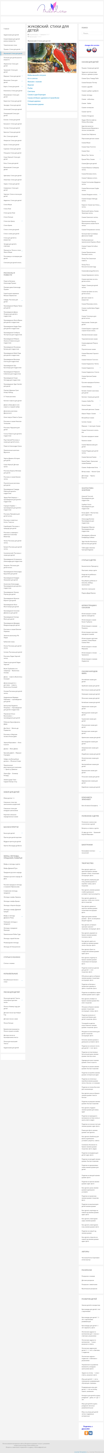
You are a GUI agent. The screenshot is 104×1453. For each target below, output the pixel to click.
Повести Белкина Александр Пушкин (10, 282)
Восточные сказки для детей (91, 690)
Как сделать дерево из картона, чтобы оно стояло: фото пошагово (90, 900)
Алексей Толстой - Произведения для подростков (88, 498)
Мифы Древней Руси (10, 868)
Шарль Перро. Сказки (89, 413)
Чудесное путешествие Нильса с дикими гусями (90, 73)
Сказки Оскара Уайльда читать (89, 200)
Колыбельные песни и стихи (11, 981)
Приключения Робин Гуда (12, 934)
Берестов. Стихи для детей (12, 101)
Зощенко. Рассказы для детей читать (11, 566)
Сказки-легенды (87, 95)
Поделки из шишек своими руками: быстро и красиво (90, 1067)
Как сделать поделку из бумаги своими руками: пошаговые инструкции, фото (89, 961)
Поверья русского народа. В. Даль (13, 877)
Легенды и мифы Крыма (12, 901)
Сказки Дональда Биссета (90, 271)
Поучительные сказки (89, 349)
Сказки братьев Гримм (89, 457)
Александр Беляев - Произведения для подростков (88, 521)
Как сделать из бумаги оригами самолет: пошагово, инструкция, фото (91, 927)
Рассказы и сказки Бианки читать (12, 478)
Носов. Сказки (86, 405)
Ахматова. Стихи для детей (13, 180)
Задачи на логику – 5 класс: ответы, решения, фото (90, 1374)
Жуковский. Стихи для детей (13, 53)
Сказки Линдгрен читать (89, 194)
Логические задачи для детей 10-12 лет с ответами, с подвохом (91, 1350)
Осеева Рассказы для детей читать (13, 692)
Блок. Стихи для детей (11, 163)
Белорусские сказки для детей (89, 732)
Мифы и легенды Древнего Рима (9, 917)
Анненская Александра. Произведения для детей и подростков (12, 586)
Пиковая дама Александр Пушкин (12, 288)
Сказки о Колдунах (88, 116)
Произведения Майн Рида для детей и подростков (12, 354)
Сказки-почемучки (88, 107)
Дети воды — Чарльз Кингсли (88, 477)
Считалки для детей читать (12, 262)
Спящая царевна (34, 101)
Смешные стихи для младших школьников (11, 809)
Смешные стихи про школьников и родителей (12, 803)
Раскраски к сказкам (88, 1276)
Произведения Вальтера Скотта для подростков (12, 360)
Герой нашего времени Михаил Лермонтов (11, 294)
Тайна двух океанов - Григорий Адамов (88, 549)
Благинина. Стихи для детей (13, 90)
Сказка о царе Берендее (37, 95)
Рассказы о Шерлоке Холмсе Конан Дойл (10, 735)
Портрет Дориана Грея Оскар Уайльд (11, 391)
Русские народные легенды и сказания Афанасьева (13, 886)
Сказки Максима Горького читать (90, 354)
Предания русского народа (13, 872)
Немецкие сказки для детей (91, 694)
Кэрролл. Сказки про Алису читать (90, 206)
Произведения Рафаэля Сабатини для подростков (12, 373)
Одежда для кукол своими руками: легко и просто (90, 1061)
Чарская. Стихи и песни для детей (13, 195)
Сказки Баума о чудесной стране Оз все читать (90, 329)
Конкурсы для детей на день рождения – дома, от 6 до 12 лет (91, 1397)
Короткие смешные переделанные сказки (11, 815)
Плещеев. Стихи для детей (12, 153)
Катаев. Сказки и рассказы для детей (90, 392)
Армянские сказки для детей (91, 737)
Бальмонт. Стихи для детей (13, 124)
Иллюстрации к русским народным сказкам (89, 633)
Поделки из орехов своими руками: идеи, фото (90, 1182)
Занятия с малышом (88, 589)
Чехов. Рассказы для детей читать (12, 542)
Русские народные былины (91, 382)
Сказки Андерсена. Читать (90, 364)
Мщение (31, 85)
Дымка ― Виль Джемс (11, 749)
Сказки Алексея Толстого (90, 359)
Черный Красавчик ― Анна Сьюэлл (12, 743)
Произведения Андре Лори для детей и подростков (12, 327)
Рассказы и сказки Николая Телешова (12, 422)
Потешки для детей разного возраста (13, 58)
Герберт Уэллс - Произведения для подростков (88, 506)
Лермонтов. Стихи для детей (11, 65)
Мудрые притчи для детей (12, 841)
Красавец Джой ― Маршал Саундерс (12, 754)
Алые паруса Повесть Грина (13, 417)
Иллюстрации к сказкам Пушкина (89, 627)
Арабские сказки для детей (90, 686)
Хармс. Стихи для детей (11, 184)
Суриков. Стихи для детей (12, 149)
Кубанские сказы (9, 642)
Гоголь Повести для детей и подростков (13, 435)
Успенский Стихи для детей (13, 109)
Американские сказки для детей (90, 749)
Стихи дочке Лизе (9, 213)
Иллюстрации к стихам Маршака (89, 647)
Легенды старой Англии (11, 938)
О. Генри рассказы (10, 396)
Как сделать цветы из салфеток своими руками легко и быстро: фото (90, 943)
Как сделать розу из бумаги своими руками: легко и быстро (90, 1095)
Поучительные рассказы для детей (12, 484)
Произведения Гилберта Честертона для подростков (13, 333)
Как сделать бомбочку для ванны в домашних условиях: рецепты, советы (90, 1138)
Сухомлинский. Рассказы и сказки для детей (12, 554)
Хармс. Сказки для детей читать (90, 286)
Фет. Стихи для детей (11, 136)
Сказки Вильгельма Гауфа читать (90, 189)
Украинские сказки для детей (89, 707)
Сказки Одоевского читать (90, 275)
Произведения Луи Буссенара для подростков (12, 366)
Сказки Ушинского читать (90, 217)
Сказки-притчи (86, 111)
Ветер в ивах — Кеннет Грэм (91, 471)
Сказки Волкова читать (89, 174)
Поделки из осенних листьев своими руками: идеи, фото (91, 1125)
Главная (6, 29)
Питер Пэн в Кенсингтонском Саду (89, 266)
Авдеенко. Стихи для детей (12, 200)
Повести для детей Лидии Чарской (12, 663)
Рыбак (30, 88)
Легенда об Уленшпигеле (12, 947)
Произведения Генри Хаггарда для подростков (12, 379)
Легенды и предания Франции (10, 929)
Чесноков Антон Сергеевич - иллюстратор (91, 1259)
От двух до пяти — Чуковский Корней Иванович (91, 833)
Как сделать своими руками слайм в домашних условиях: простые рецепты (91, 892)
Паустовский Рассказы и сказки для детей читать (12, 441)
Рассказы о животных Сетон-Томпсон (11, 521)
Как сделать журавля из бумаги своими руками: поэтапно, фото (89, 935)
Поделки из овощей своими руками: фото (91, 1176)
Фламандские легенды (11, 942)
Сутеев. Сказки (86, 422)
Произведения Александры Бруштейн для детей (13, 572)
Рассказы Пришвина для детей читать (12, 515)
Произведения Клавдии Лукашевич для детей (11, 579)
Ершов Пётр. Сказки (88, 159)
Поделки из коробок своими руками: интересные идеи (91, 1074)
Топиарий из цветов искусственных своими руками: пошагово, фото (90, 1025)
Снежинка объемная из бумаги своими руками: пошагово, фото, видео (89, 1147)
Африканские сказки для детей (90, 782)
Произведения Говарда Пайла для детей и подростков (11, 491)
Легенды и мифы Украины (12, 897)
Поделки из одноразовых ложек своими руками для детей (90, 1167)
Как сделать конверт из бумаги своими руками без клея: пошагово (90, 1001)
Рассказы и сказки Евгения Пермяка (12, 630)
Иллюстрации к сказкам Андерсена (89, 660)
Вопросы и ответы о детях (90, 828)
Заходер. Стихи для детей (12, 105)
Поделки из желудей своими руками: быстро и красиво (91, 1160)
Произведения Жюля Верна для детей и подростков (13, 321)
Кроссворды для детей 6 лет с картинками (91, 1310)
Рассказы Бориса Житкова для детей (12, 472)
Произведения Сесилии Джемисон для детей (11, 612)
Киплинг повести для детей (13, 400)
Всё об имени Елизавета (90, 805)
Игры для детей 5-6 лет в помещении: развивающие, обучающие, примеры (91, 1381)
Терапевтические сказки (90, 339)
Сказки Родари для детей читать (90, 452)
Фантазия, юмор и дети (89, 570)
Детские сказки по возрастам (87, 299)
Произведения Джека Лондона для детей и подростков (11, 314)
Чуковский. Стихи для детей (11, 71)
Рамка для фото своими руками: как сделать (90, 1131)
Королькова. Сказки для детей (89, 323)
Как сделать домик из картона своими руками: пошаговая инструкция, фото (90, 909)
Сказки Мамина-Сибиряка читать (90, 168)
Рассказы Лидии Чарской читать (12, 657)
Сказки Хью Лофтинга (89, 134)
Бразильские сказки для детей (89, 771)
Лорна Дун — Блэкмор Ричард (11, 774)
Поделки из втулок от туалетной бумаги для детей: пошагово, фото (89, 1017)
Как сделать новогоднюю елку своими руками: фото (90, 1226)
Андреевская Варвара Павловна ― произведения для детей (13, 699)
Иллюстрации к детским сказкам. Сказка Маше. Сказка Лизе (89, 640)
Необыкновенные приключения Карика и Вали (91, 241)
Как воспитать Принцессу (90, 566)
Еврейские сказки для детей (91, 787)
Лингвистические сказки (89, 335)
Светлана (31, 91)
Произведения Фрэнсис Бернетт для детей (11, 599)
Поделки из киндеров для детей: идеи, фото (90, 1154)
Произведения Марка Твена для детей (13, 307)
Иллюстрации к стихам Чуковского (89, 654)
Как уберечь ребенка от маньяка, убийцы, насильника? (89, 583)
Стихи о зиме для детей (11, 233)
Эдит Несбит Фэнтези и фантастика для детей (89, 542)
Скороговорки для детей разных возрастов (12, 40)
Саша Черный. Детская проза (11, 465)
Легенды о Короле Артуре (12, 905)
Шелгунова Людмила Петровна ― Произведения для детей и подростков (13, 707)
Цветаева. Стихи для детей (12, 175)
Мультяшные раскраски (89, 1288)
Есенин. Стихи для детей (12, 119)
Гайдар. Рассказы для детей (11, 301)
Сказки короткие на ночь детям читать (90, 280)
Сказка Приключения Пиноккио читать (89, 253)
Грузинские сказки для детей (89, 720)
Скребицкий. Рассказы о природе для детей (12, 527)
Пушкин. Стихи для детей (12, 49)
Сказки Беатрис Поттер (89, 82)
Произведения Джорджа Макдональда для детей (12, 624)
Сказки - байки (86, 103)
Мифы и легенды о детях (12, 864)
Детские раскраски (88, 1280)
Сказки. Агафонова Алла (90, 467)
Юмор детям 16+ (9, 798)
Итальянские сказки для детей (89, 726)
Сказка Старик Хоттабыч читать (90, 247)
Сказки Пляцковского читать (91, 229)
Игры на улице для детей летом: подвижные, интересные (90, 1414)
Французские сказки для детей (90, 714)
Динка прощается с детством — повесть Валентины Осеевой (10, 685)
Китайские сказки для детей (91, 702)
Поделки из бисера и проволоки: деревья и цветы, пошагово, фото (89, 986)
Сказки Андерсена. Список (90, 372)
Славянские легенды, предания (11, 892)
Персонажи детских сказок (90, 138)
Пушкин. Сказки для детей (90, 68)
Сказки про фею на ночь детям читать (90, 292)
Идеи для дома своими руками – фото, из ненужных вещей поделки (91, 918)
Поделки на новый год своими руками (89, 1232)
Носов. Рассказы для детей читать (12, 647)
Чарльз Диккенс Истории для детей (12, 459)
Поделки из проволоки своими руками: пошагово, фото (90, 1198)
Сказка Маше (86, 142)
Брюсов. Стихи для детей (12, 132)
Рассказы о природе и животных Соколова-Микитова (11, 534)
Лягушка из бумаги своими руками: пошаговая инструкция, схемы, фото (90, 1009)
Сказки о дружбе (87, 87)
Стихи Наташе (8, 217)
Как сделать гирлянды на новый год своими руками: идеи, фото (90, 1212)
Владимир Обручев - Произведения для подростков (88, 529)
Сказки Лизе (86, 151)
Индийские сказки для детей (91, 754)
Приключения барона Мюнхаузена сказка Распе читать (90, 223)
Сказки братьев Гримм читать (89, 377)
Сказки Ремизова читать (89, 304)
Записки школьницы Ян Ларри (11, 636)
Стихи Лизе (7, 209)
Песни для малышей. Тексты (11, 1042)
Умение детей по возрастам (91, 1305)
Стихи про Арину (9, 221)
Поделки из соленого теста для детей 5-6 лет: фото (90, 1047)
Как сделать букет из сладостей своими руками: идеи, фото (90, 951)
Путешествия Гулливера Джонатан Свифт (90, 235)
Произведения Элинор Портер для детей (11, 593)
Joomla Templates (80, 1452)
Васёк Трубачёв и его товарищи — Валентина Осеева (11, 670)
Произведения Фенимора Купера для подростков (12, 348)
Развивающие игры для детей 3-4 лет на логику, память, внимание (89, 1389)
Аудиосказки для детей (11, 35)
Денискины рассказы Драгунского (10, 412)
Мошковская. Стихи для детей (11, 96)
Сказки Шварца (87, 386)
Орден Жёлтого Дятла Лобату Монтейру (89, 121)
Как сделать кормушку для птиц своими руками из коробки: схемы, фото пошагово (90, 883)
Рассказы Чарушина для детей (12, 428)
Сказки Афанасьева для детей (90, 446)
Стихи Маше (8, 204)
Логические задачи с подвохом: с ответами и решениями (89, 1358)
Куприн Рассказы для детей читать (13, 548)
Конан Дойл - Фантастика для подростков (90, 514)
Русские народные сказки (90, 436)
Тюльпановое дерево (36, 104)
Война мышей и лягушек (37, 75)
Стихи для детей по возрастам (10, 239)
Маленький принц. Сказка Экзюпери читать (90, 212)
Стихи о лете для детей (11, 229)
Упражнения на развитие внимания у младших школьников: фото (90, 1367)
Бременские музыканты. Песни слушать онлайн (12, 1030)
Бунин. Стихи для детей (11, 144)
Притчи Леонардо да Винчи (13, 845)
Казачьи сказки (86, 440)
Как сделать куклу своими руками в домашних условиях (90, 1190)
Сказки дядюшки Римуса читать (90, 344)
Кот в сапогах (33, 78)
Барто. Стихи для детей (11, 86)
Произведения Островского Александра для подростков (13, 560)
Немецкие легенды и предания (10, 923)
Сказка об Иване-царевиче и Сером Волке (43, 98)
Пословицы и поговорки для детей (13, 257)
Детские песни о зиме (11, 1019)
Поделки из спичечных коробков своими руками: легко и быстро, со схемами (91, 1081)
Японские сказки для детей (90, 698)
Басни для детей (9, 833)
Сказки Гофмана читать (89, 178)
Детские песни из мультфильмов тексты (11, 1036)
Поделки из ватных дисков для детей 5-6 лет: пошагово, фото (90, 970)
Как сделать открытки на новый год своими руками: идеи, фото (90, 1239)
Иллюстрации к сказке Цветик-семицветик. (89, 614)
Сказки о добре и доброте (90, 91)
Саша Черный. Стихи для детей (12, 158)
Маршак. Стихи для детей (12, 76)
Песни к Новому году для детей (12, 1007)
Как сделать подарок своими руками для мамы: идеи (90, 1110)
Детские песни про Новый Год (12, 1014)
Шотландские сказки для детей (90, 742)
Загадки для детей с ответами (10, 245)
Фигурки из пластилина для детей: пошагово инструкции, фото (91, 1033)
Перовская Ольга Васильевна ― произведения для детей (12, 716)
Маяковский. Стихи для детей (11, 168)
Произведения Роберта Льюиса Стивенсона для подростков (12, 341)
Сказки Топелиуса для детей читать (89, 317)
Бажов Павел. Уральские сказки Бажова (90, 462)
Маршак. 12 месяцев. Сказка (91, 426)
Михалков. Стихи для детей (10, 81)
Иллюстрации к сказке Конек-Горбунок (89, 621)
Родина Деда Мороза (89, 593)
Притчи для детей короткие (13, 837)
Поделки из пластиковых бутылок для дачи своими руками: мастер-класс (90, 1054)
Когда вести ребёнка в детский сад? (89, 575)
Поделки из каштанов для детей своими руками (90, 1205)
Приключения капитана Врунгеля (11, 451)
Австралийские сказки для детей (90, 765)
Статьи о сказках (9, 963)
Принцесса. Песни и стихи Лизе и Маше (12, 251)
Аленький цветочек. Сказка (90, 409)
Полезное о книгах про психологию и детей (89, 823)
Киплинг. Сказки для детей (90, 397)
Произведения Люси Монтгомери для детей (11, 605)
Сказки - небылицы (88, 99)
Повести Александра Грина (13, 446)
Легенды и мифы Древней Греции (12, 910)
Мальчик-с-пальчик (35, 82)
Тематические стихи (10, 45)
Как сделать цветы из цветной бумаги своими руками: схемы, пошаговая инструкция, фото (90, 872)
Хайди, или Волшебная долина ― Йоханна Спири (12, 760)
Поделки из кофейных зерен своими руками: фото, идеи (91, 993)
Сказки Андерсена (88, 368)
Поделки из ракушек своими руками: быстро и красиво (91, 1102)
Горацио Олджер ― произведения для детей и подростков (12, 508)
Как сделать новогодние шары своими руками (90, 1219)
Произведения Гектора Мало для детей (11, 618)
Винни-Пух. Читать (88, 155)
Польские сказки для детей (90, 777)
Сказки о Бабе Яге (88, 401)
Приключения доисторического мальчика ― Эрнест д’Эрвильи (12, 767)
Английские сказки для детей (89, 680)
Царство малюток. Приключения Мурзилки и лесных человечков (90, 128)
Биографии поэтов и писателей (88, 852)
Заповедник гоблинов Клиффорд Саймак (89, 536)
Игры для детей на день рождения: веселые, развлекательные (89, 1406)
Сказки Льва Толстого (89, 147)
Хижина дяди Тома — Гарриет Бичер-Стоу (10, 780)
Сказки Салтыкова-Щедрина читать (91, 183)
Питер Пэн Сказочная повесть (89, 259)
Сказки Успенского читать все (90, 431)
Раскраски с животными (89, 1284)
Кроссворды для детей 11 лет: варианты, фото (90, 1326)
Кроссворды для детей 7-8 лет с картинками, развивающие (90, 1319)
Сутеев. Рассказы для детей (13, 652)
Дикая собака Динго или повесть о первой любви (12, 406)
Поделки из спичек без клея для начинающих (91, 1088)
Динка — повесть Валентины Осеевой (13, 678)
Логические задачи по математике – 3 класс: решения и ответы (89, 1342)
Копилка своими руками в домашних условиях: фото (90, 1041)
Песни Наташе (8, 1023)
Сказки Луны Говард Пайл (90, 78)
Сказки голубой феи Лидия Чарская (90, 309)
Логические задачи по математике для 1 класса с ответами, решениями (90, 1334)
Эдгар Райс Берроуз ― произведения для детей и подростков (12, 499)
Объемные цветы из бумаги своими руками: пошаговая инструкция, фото (91, 978)
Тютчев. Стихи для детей (12, 128)
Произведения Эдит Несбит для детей (13, 385)
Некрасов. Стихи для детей (12, 140)
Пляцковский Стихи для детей (11, 114)
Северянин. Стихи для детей (11, 189)
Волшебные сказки (88, 418)
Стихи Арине (8, 225)
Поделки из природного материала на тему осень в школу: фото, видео (91, 1118)
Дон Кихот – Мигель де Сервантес (11, 729)
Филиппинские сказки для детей (90, 759)
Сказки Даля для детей (89, 163)
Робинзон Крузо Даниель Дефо (12, 723)
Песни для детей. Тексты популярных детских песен (12, 1000)
